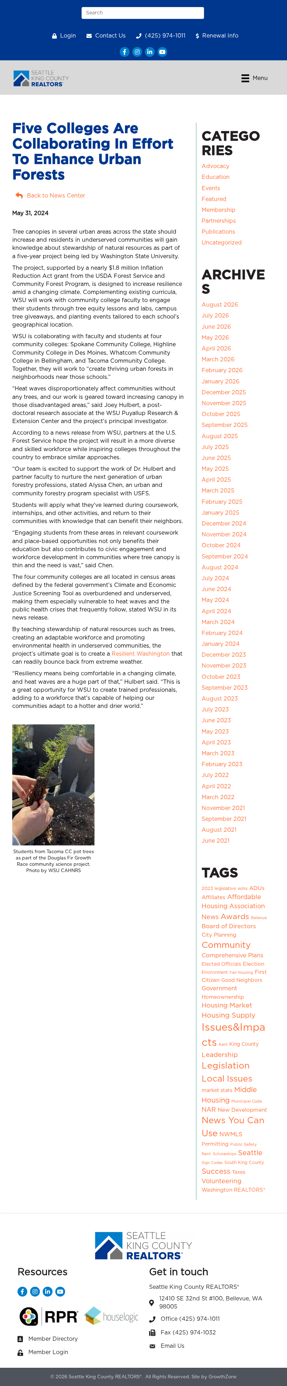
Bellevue (259, 918)
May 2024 (215, 600)
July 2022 (215, 775)
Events (211, 188)
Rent (206, 1154)
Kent (223, 1044)
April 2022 (216, 786)
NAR (209, 1110)
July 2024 (215, 578)
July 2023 (215, 709)
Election (253, 964)
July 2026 (215, 316)
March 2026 (218, 359)
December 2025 (224, 392)
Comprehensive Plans (232, 955)
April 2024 (216, 611)
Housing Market (227, 1005)
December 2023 (224, 655)
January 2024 (221, 644)
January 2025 (220, 513)
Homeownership (223, 997)
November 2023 (224, 666)
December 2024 (224, 524)
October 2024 (221, 545)
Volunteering (221, 1181)
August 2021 (219, 830)
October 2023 (221, 677)
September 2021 (224, 819)
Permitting (215, 1144)
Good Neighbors (241, 980)
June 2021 (216, 841)
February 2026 (222, 370)
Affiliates (213, 897)
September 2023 (225, 688)
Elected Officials (221, 964)
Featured (214, 199)
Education (216, 177)
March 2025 (218, 491)
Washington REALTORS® (233, 1190)
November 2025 (224, 403)
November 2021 (223, 808)
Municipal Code (246, 1101)
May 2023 (215, 732)
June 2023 (216, 720)
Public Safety (243, 1144)
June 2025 (216, 458)
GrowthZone (223, 1377)
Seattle (250, 1153)
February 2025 (222, 502)
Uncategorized (222, 243)
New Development (242, 1110)
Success (216, 1171)
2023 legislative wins (224, 888)
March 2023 (218, 753)
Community (226, 945)
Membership (219, 210)
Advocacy (215, 166)
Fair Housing (241, 973)
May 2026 (215, 338)
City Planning (219, 935)
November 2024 (224, 534)
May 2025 (215, 469)
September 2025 (225, 425)
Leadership (220, 1055)
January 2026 (220, 381)
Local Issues (227, 1078)
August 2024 (220, 567)
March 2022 (218, 797)
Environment (215, 972)
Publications (218, 232)
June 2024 (216, 589)
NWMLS (230, 1134)
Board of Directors (229, 926)
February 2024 (222, 633)
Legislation (226, 1066)
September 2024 (225, 557)
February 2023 (222, 764)
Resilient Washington (141, 654)
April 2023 (216, 742)
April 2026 (216, 348)
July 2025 (215, 447)
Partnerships (219, 221)
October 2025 (221, 414)
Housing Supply (228, 1015)
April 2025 (216, 480)
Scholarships (224, 1154)
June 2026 (216, 327)
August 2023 (220, 699)
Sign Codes (212, 1163)
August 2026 (220, 305)
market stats (217, 1090)
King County (244, 1044)
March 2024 (218, 622)
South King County (244, 1162)
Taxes (238, 1172)
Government (219, 988)
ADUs (257, 888)
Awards (234, 916)
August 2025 (220, 436)
